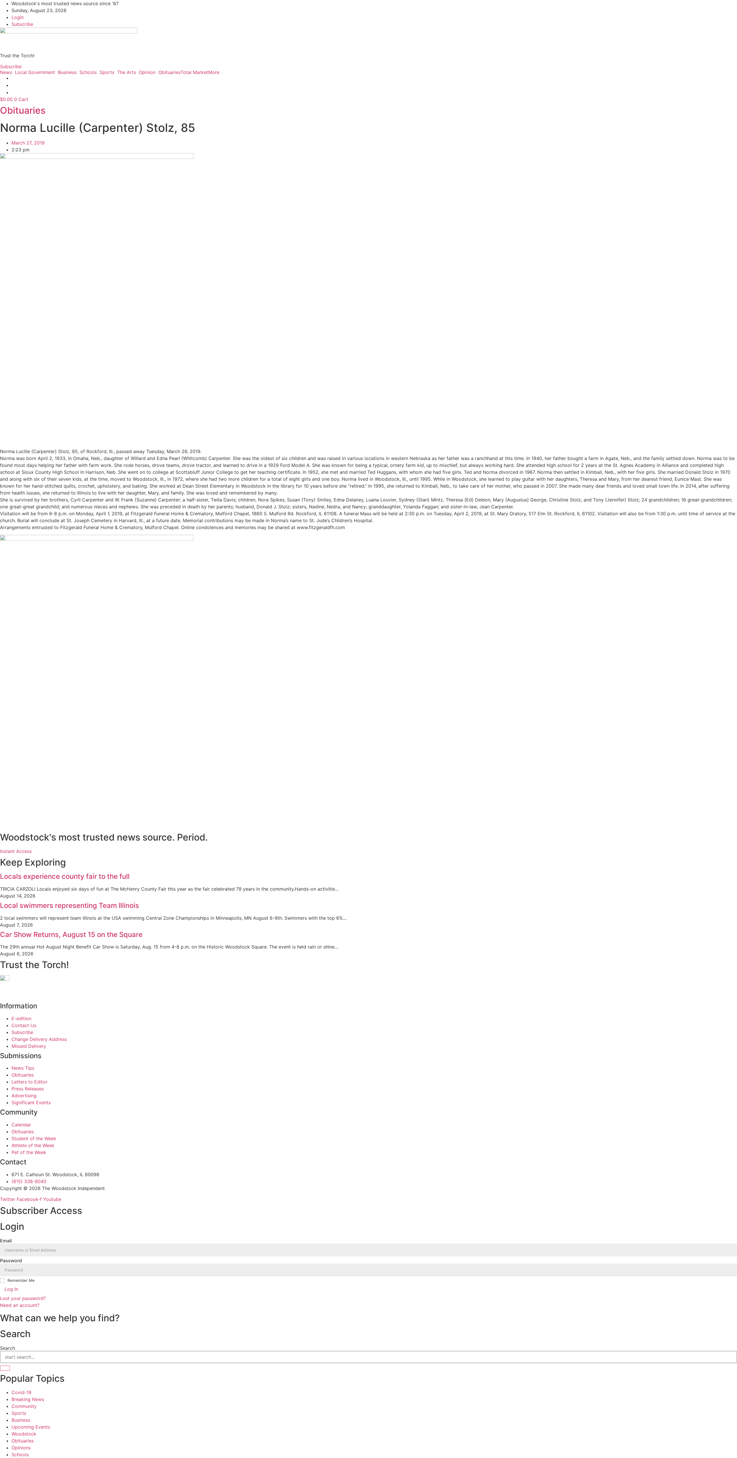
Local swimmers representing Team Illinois (69, 905)
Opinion (147, 72)
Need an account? (20, 1305)
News (6, 72)
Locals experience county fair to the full (65, 876)
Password (11, 1260)
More (213, 72)
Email (6, 1240)
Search (7, 1348)
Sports (107, 72)
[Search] (5, 1368)
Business (67, 72)
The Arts (126, 72)
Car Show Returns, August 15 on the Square (71, 934)
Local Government (35, 72)
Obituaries (169, 72)
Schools (88, 72)
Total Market (194, 72)
